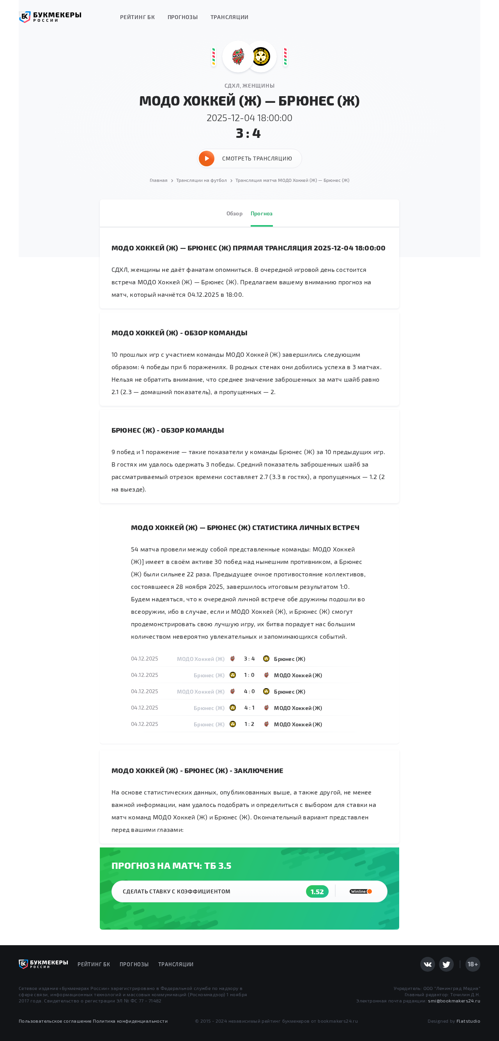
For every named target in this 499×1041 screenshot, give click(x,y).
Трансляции (230, 17)
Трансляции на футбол (201, 180)
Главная (159, 180)
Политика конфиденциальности (130, 1020)
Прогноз (262, 213)
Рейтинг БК (137, 17)
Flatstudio (468, 1020)
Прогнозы (183, 17)
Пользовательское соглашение (55, 1020)
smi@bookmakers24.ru (454, 1000)
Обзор (234, 213)
